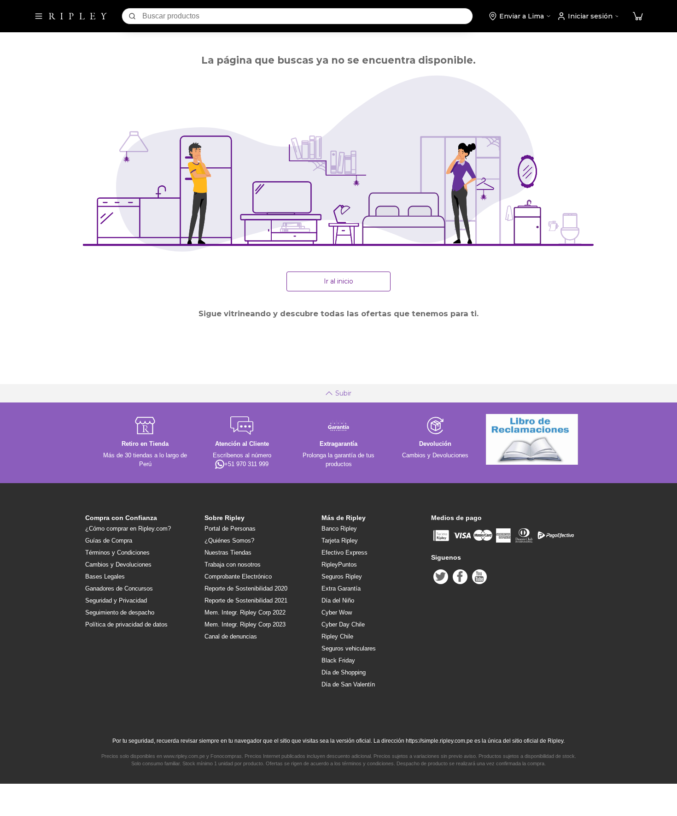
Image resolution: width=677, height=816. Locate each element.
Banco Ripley (339, 528)
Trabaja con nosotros (232, 564)
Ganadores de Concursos (119, 588)
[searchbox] (307, 16)
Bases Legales (105, 576)
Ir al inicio (338, 281)
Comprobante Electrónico (238, 576)
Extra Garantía (341, 588)
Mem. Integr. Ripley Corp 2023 (245, 624)
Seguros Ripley (341, 576)
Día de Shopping (343, 672)
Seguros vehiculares (348, 648)
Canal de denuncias (230, 636)
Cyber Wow (336, 612)
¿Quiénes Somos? (229, 540)
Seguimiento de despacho (119, 612)
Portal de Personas (230, 528)
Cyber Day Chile (343, 624)
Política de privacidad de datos (126, 624)
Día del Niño (337, 600)
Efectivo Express (344, 552)
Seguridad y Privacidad (116, 600)
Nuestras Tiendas (227, 552)
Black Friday (338, 660)
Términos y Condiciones (117, 552)
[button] (638, 16)
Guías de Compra (108, 540)
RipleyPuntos (339, 564)
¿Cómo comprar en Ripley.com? (128, 528)
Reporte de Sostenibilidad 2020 (245, 588)
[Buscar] (132, 16)
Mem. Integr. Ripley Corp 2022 (245, 612)
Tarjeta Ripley (339, 540)
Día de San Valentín (348, 684)
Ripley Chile (337, 636)
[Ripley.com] (78, 16)
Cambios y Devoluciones (118, 564)
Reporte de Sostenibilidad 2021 (245, 600)
